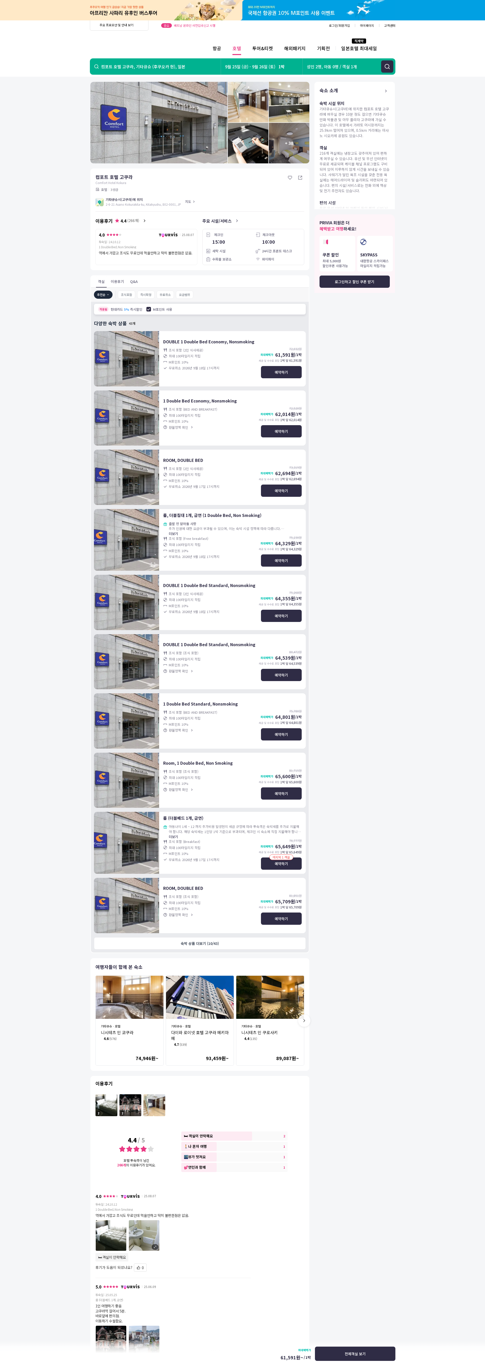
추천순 (101, 294)
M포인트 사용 (162, 309)
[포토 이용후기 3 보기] (154, 1105)
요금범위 (184, 294)
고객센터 (389, 25)
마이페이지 (367, 25)
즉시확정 (145, 294)
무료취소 (165, 294)
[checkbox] (148, 309)
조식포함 (126, 294)
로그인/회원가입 (339, 25)
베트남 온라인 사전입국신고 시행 (194, 25)
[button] (173, 1235)
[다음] (304, 1020)
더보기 (173, 533)
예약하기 (281, 372)
